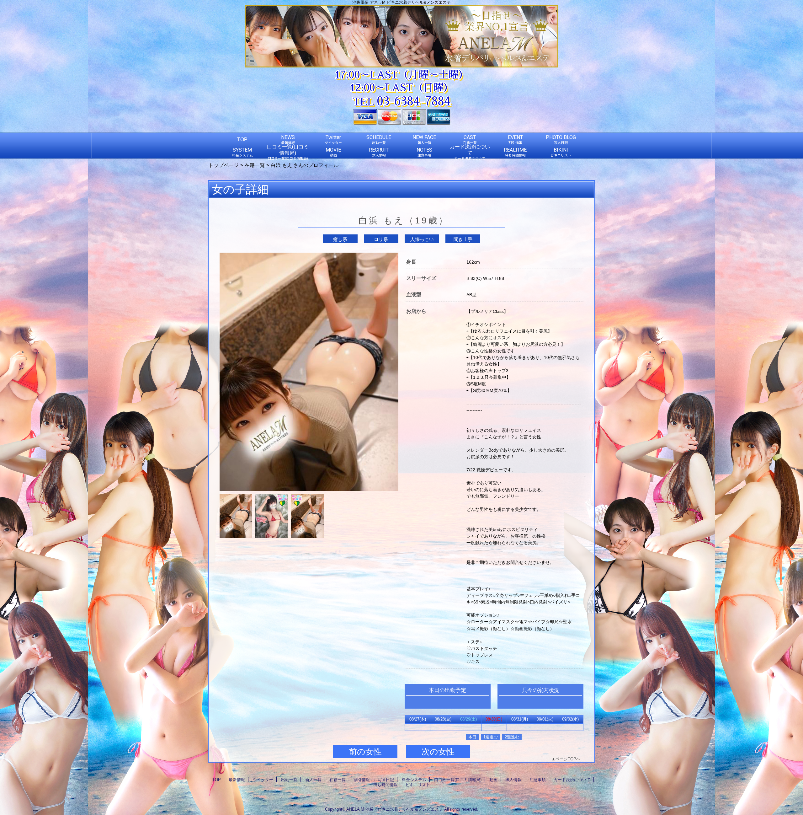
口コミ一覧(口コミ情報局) (457, 779)
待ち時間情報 (385, 784)
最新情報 (237, 779)
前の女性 (365, 751)
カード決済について (572, 779)
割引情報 (362, 779)
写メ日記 (386, 779)
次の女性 (438, 751)
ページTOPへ (568, 759)
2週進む (512, 737)
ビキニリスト (418, 784)
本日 (472, 737)
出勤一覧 (289, 779)
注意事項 (537, 779)
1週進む (490, 737)
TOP (242, 139)
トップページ (224, 165)
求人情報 (513, 779)
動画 (493, 779)
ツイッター (263, 779)
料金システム (414, 779)
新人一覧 (313, 779)
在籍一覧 (255, 165)
